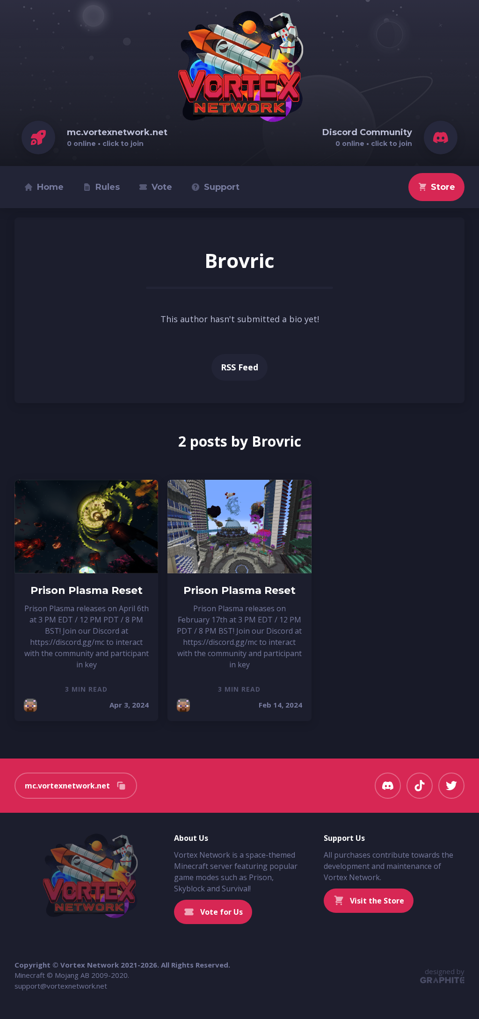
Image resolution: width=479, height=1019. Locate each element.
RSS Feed (239, 367)
